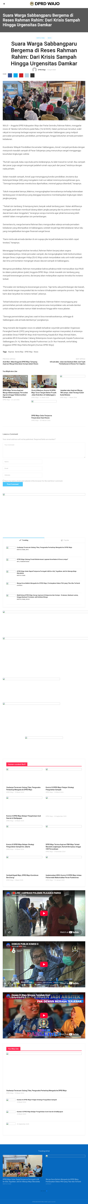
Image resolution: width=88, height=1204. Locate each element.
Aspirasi (11, 352)
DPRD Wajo (42, 70)
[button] (41, 1190)
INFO (27, 549)
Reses (36, 352)
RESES (49, 38)
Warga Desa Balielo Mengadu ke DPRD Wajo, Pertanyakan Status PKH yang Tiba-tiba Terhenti (48, 583)
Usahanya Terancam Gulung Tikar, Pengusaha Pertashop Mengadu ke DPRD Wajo (44, 547)
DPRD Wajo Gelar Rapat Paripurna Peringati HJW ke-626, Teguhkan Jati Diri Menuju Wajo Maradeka (46, 572)
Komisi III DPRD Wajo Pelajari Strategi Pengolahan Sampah (37, 1100)
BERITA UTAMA (41, 38)
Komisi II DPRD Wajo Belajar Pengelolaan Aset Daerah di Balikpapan (40, 1111)
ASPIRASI (19, 585)
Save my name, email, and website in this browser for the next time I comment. (34, 481)
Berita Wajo (19, 352)
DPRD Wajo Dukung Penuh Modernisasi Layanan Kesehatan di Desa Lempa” (42, 559)
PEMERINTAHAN (24, 561)
